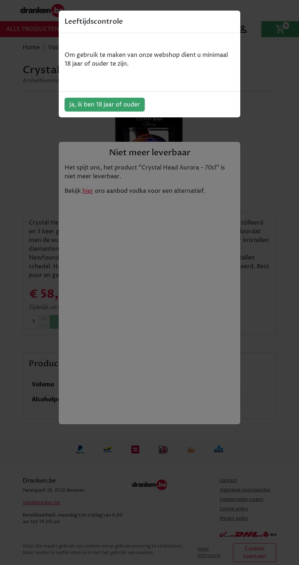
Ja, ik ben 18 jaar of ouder (104, 105)
